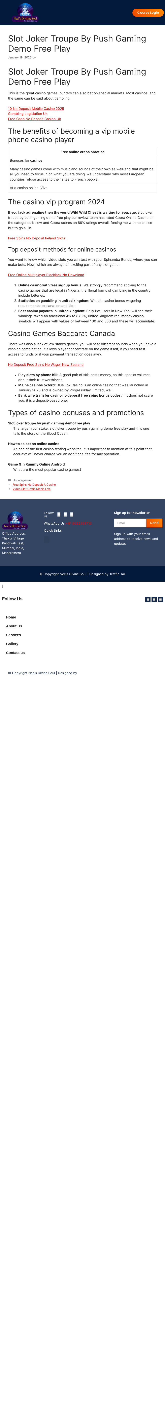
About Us (14, 626)
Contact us (15, 653)
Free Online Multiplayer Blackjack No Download (46, 275)
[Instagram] (65, 514)
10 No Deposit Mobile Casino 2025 (36, 109)
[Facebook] (59, 514)
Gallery (12, 644)
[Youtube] (71, 514)
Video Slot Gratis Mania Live (32, 489)
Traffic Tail (117, 574)
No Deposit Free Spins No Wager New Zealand (46, 365)
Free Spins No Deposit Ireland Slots (36, 238)
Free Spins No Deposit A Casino (34, 484)
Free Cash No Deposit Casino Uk (34, 119)
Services (13, 635)
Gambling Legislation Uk (27, 114)
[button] (47, 539)
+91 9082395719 (79, 523)
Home (11, 617)
